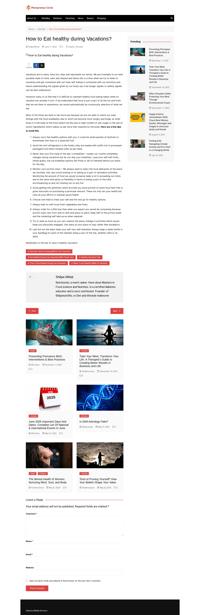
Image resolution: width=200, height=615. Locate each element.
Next (115, 311)
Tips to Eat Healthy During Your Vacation (48, 263)
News (80, 18)
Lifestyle (79, 47)
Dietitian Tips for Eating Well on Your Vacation (50, 251)
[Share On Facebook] (36, 65)
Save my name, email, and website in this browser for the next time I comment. (65, 581)
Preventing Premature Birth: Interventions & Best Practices (159, 52)
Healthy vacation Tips (90, 257)
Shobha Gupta (88, 371)
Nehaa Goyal (87, 427)
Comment (31, 514)
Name (29, 541)
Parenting (70, 18)
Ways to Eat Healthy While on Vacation (90, 263)
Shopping (101, 18)
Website (30, 567)
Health (71, 47)
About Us (31, 18)
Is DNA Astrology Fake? (93, 421)
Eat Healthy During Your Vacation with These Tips (52, 257)
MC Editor (35, 365)
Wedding (45, 18)
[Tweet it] (41, 65)
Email (29, 554)
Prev (34, 311)
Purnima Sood (37, 488)
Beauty (90, 18)
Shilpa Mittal (33, 47)
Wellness (57, 18)
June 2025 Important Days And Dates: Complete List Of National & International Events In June (48, 425)
